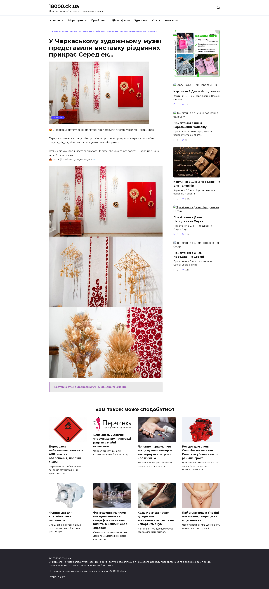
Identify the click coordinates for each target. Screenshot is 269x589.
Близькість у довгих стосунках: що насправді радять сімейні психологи (112, 440)
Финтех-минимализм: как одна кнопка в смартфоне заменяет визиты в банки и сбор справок (110, 520)
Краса (156, 20)
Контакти (171, 20)
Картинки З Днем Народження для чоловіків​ (196, 183)
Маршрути (75, 20)
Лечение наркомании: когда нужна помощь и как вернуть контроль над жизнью (155, 452)
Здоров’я (140, 20)
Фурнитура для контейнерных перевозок (60, 516)
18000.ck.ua (64, 6)
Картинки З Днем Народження (196, 91)
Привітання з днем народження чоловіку (190, 125)
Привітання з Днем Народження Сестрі (188, 254)
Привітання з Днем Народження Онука (188, 219)
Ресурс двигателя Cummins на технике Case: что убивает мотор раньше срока (200, 452)
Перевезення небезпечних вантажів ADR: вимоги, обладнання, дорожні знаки (66, 454)
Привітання (99, 20)
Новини (55, 20)
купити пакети (57, 576)
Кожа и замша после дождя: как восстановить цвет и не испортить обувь (156, 518)
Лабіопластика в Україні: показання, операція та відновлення (200, 516)
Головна (53, 31)
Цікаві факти (121, 20)
